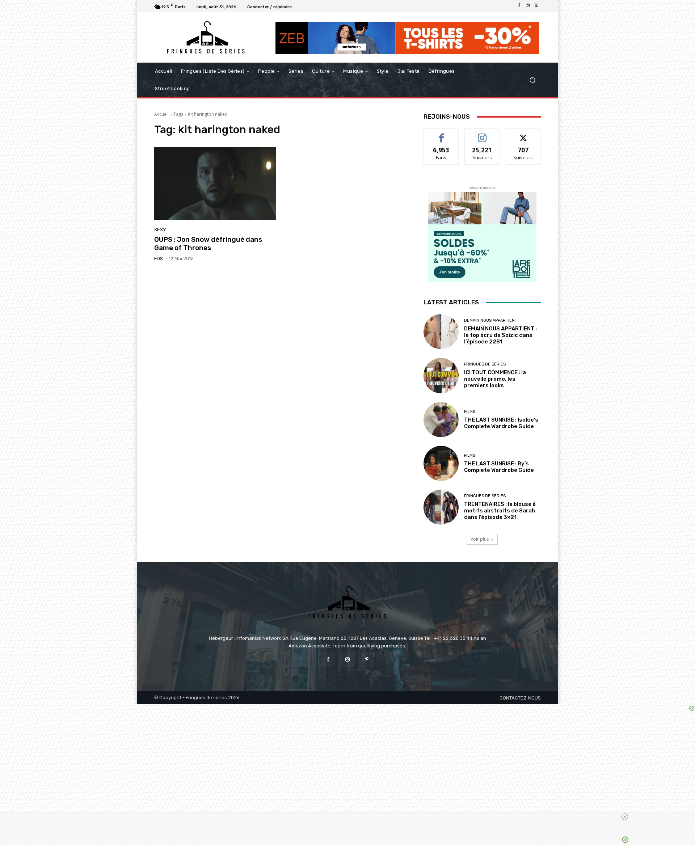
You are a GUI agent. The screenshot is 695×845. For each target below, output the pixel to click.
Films (469, 412)
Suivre (482, 134)
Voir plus (480, 539)
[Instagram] (527, 5)
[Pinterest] (367, 659)
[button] (532, 80)
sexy (160, 229)
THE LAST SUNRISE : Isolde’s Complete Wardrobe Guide (501, 423)
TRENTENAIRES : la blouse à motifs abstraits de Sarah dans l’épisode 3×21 (500, 510)
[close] (625, 817)
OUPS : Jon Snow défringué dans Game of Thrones (208, 243)
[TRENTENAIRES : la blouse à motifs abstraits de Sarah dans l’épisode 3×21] (441, 507)
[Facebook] (519, 5)
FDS (158, 258)
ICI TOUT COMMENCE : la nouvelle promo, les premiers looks (495, 379)
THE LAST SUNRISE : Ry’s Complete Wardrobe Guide (499, 466)
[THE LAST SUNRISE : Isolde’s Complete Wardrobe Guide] (441, 419)
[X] (536, 5)
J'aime (441, 134)
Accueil (161, 114)
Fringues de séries (485, 364)
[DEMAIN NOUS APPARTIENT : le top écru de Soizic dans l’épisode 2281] (441, 331)
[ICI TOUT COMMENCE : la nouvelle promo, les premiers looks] (441, 375)
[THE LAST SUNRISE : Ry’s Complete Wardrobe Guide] (441, 463)
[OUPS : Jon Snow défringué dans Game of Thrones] (215, 183)
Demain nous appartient (490, 320)
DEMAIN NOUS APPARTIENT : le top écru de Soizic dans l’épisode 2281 (500, 335)
